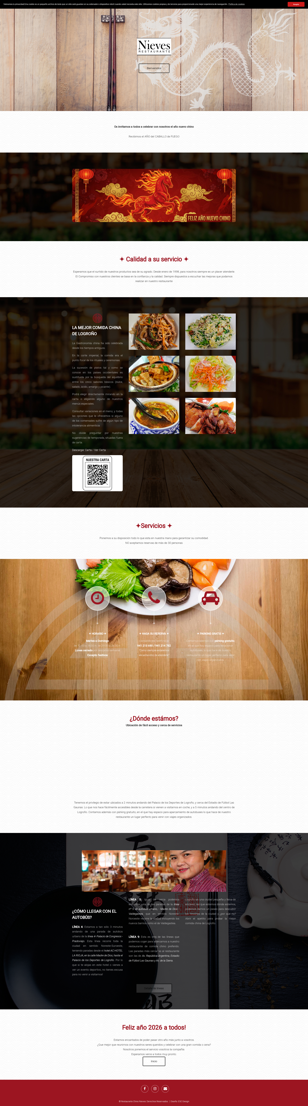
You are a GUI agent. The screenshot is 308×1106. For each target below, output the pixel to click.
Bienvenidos (154, 68)
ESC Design (183, 1101)
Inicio (154, 1061)
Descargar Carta (82, 450)
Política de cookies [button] (236, 4)
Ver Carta (100, 450)
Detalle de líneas (154, 988)
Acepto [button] (296, 4)
